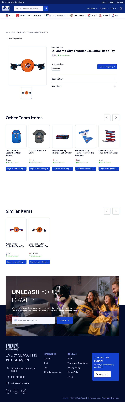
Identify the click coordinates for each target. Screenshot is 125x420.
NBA (13, 32)
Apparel (48, 358)
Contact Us (101, 374)
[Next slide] (115, 117)
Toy (45, 367)
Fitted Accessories (52, 372)
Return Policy (73, 372)
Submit (63, 320)
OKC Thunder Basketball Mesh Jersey (13, 152)
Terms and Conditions (78, 363)
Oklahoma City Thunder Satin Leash (108, 151)
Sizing (70, 376)
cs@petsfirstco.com (20, 383)
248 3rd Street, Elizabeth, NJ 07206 (23, 369)
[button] (26, 93)
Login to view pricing (106, 67)
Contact (111, 2)
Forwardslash (107, 398)
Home (8, 32)
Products (91, 8)
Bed (46, 363)
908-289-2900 (18, 377)
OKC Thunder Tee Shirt (37, 151)
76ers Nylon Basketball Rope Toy (15, 245)
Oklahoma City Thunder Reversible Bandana (84, 152)
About (104, 2)
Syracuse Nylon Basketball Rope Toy (38, 245)
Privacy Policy (74, 367)
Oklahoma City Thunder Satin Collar (62, 151)
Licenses (102, 8)
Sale (112, 8)
